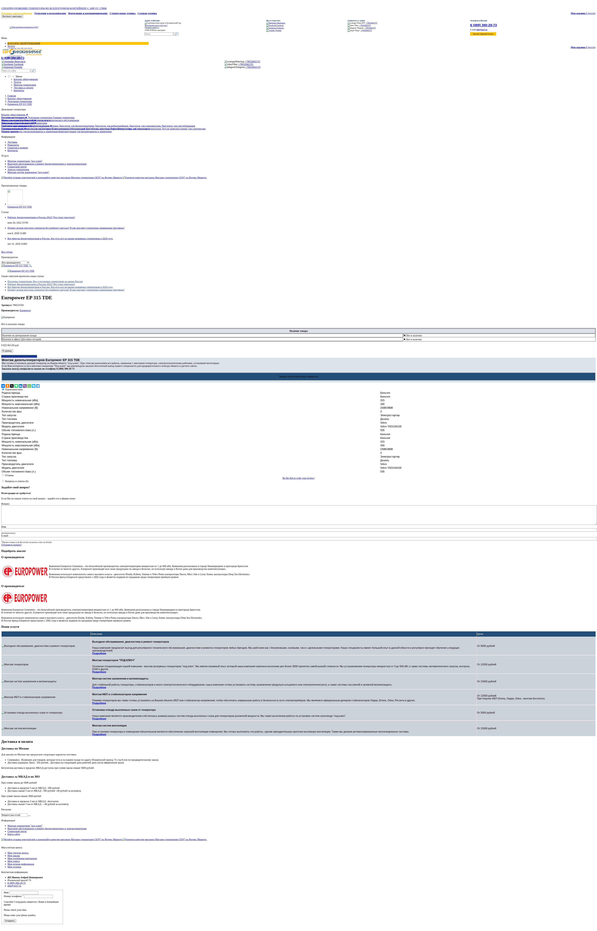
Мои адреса (13, 861)
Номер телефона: (13, 896)
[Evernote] (16, 386)
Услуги (11, 46)
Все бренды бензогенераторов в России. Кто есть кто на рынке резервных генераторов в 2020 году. (60, 238)
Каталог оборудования (23, 43)
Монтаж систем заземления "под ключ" (28, 172)
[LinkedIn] (20, 386)
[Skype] (33, 386)
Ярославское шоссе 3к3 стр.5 (156, 25)
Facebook (280, 25)
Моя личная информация (20, 864)
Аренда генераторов (18, 169)
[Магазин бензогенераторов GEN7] (20, 27)
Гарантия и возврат (17, 147)
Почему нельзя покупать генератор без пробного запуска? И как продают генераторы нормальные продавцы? (66, 228)
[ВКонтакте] (3, 386)
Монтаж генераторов (25, 85)
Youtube (278, 30)
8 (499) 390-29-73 (483, 25)
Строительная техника (123, 13)
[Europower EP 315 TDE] (20, 271)
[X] (12, 386)
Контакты (19, 90)
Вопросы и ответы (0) (16, 481)
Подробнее (99, 653)
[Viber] (25, 386)
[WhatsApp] (29, 386)
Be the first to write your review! (298, 478)
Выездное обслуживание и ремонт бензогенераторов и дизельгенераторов (46, 164)
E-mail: (4, 535)
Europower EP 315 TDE (19, 206)
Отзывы (9, 475)
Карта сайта (13, 834)
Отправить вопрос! (11, 545)
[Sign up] (29, 815)
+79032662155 (371, 23)
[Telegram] (38, 386)
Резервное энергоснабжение (16, 13)
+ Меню (16, 76)
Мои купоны (14, 867)
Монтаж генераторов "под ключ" (25, 161)
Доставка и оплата (23, 87)
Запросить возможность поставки (19, 356)
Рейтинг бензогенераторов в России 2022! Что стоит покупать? (41, 217)
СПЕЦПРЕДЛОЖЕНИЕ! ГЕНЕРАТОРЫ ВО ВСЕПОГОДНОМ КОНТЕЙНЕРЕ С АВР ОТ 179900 (137, 4)
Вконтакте (281, 23)
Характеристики (14, 389)
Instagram (280, 28)
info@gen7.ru (482, 30)
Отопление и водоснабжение (50, 13)
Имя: (3, 526)
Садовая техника (147, 13)
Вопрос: (5, 503)
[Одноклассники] (7, 386)
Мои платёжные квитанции (22, 858)
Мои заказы (13, 855)
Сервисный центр (17, 166)
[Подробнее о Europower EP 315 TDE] (15, 204)
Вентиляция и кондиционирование (88, 13)
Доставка (12, 142)
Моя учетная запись (17, 853)
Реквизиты (13, 145)
